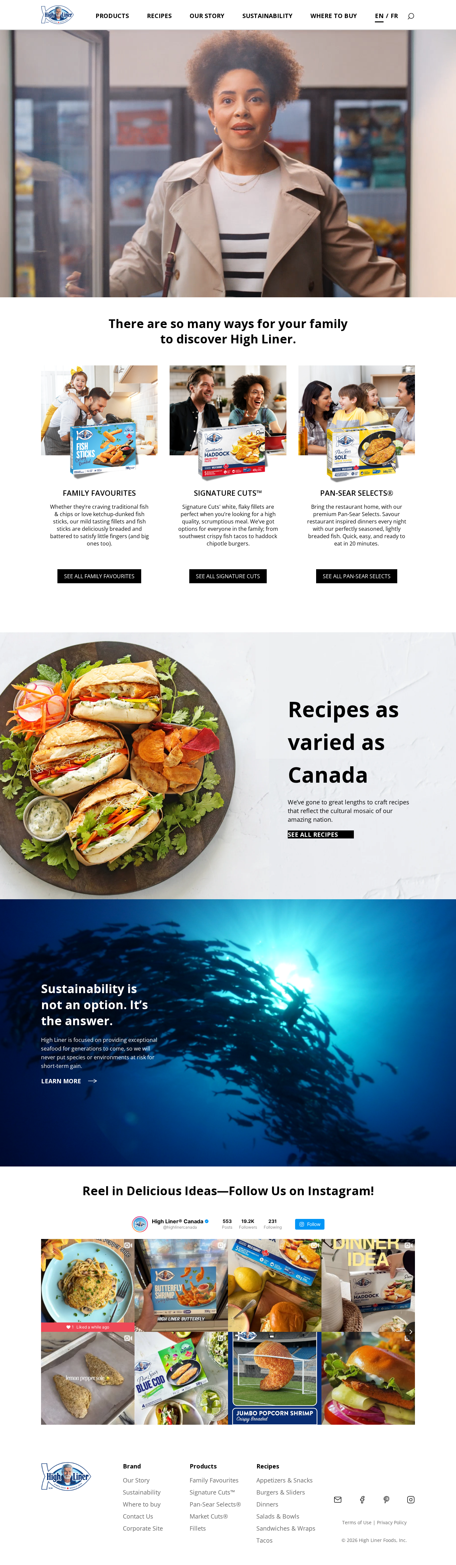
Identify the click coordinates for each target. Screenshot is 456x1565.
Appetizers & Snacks (284, 1480)
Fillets (198, 1528)
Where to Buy (333, 16)
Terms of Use (357, 1522)
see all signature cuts (228, 576)
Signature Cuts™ (212, 1492)
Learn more (61, 1081)
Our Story (207, 16)
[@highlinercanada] (140, 1224)
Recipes (159, 16)
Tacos (264, 1540)
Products (112, 16)
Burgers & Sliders (280, 1492)
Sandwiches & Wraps (285, 1528)
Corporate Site (143, 1528)
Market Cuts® (209, 1516)
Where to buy (142, 1504)
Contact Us (138, 1516)
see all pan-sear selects (357, 576)
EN (379, 16)
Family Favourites (214, 1480)
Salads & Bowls (277, 1516)
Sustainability (267, 16)
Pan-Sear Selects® (215, 1504)
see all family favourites (99, 576)
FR (394, 16)
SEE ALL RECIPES (313, 834)
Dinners (267, 1504)
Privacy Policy (392, 1522)
